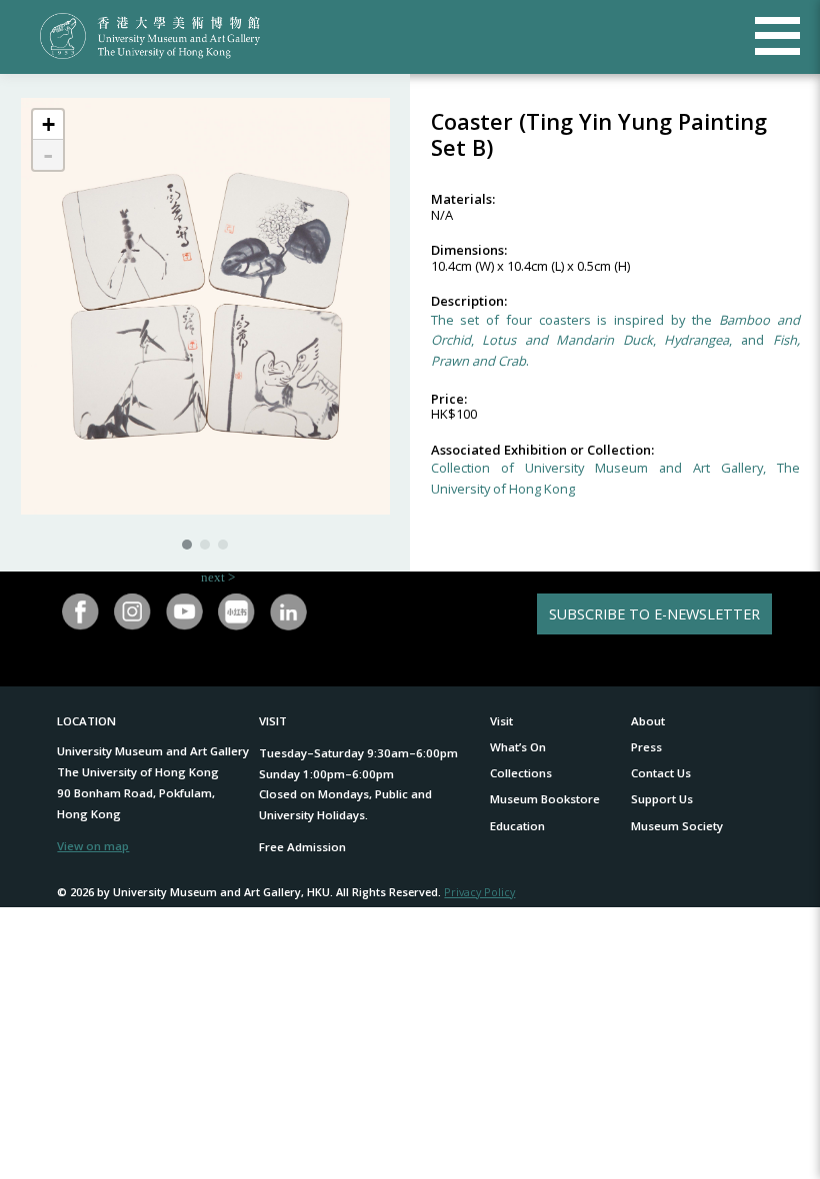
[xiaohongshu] (236, 611)
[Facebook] (81, 611)
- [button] (48, 155)
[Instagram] (133, 611)
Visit (501, 720)
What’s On (518, 746)
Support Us (662, 798)
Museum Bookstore (545, 798)
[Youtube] (184, 611)
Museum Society (677, 825)
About (648, 720)
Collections (521, 772)
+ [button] (48, 124)
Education (517, 825)
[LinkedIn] (288, 611)
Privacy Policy (479, 891)
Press (646, 746)
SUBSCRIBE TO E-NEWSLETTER (654, 613)
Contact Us (661, 772)
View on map (93, 845)
